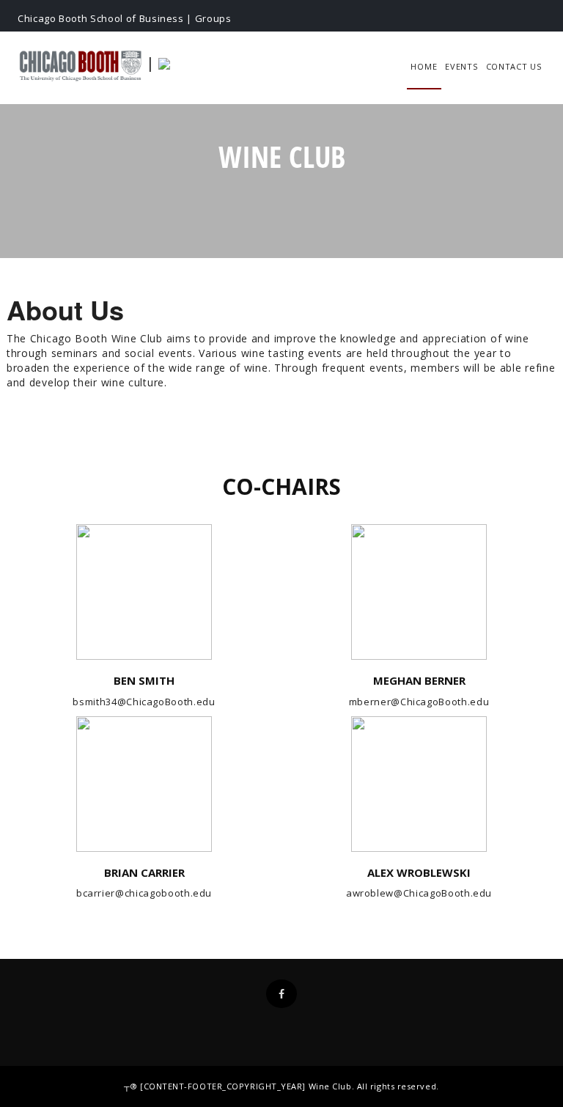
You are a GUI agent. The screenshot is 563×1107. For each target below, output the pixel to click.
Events (461, 66)
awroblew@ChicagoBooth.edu (419, 893)
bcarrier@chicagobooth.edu (144, 893)
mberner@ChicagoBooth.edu (419, 701)
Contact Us (514, 66)
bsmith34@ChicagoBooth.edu (144, 701)
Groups (213, 18)
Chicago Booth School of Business (101, 18)
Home (424, 66)
